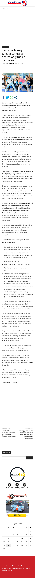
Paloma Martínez (9, 63)
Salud (7, 47)
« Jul (3, 552)
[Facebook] (4, 68)
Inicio (3, 8)
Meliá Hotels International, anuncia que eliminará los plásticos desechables (9, 434)
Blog (8, 8)
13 (17, 538)
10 (4, 538)
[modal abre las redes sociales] (15, 97)
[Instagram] (5, 574)
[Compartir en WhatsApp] (11, 97)
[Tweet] (7, 97)
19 (13, 542)
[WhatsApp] (16, 68)
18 (9, 542)
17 (4, 542)
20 (17, 542)
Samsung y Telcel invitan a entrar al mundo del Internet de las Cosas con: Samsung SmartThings (25, 435)
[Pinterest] (12, 68)
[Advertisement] (17, 27)
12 (13, 538)
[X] (8, 68)
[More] (21, 68)
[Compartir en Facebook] (3, 97)
